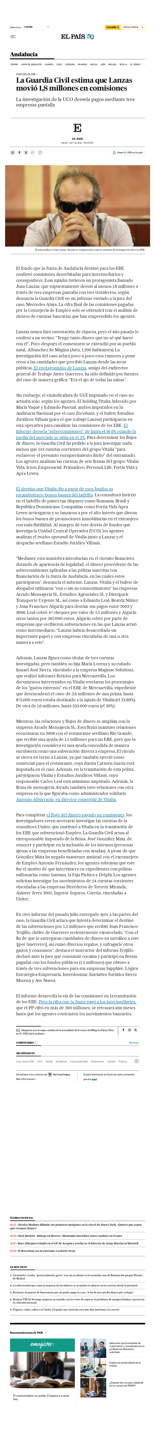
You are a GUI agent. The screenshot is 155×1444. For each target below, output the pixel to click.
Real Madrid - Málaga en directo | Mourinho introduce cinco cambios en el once (70, 1236)
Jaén (102, 64)
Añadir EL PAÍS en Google (130, 152)
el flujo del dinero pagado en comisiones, (85, 815)
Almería (49, 64)
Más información (25, 1078)
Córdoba (70, 64)
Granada (82, 64)
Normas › (134, 1042)
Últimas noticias (21, 1217)
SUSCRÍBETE (113, 27)
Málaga (112, 64)
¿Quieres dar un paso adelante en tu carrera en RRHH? (126, 1384)
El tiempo (135, 64)
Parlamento (97, 1061)
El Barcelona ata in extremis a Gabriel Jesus (46, 1251)
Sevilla (123, 64)
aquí (94, 1079)
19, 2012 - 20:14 (81, 143)
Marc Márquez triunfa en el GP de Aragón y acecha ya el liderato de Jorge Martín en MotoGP (78, 1243)
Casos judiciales (79, 1061)
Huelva (94, 64)
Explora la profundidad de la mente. (125, 1364)
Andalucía (24, 55)
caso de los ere (26, 74)
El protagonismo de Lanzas (59, 368)
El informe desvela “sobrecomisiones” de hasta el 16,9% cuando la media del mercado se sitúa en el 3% (76, 431)
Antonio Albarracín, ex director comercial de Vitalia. (66, 799)
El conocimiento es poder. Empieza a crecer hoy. (41, 1397)
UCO (40, 1061)
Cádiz (59, 64)
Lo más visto (18, 1267)
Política (123, 1061)
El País (77, 139)
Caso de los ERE (25, 1061)
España (14, 64)
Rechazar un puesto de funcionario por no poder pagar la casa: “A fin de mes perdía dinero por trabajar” (73, 1292)
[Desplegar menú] (13, 37)
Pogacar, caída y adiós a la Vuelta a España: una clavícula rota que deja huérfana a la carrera (66, 1309)
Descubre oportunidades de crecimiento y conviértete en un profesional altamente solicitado (127, 1348)
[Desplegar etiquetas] (136, 1061)
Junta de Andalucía (31, 64)
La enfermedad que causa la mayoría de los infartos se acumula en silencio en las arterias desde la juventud (75, 1285)
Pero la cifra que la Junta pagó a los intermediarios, (87, 1001)
